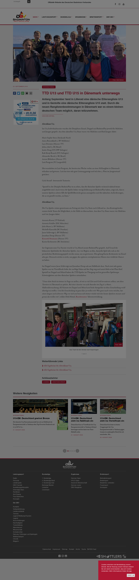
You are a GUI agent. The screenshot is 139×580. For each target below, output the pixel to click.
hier (130, 571)
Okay (130, 575)
